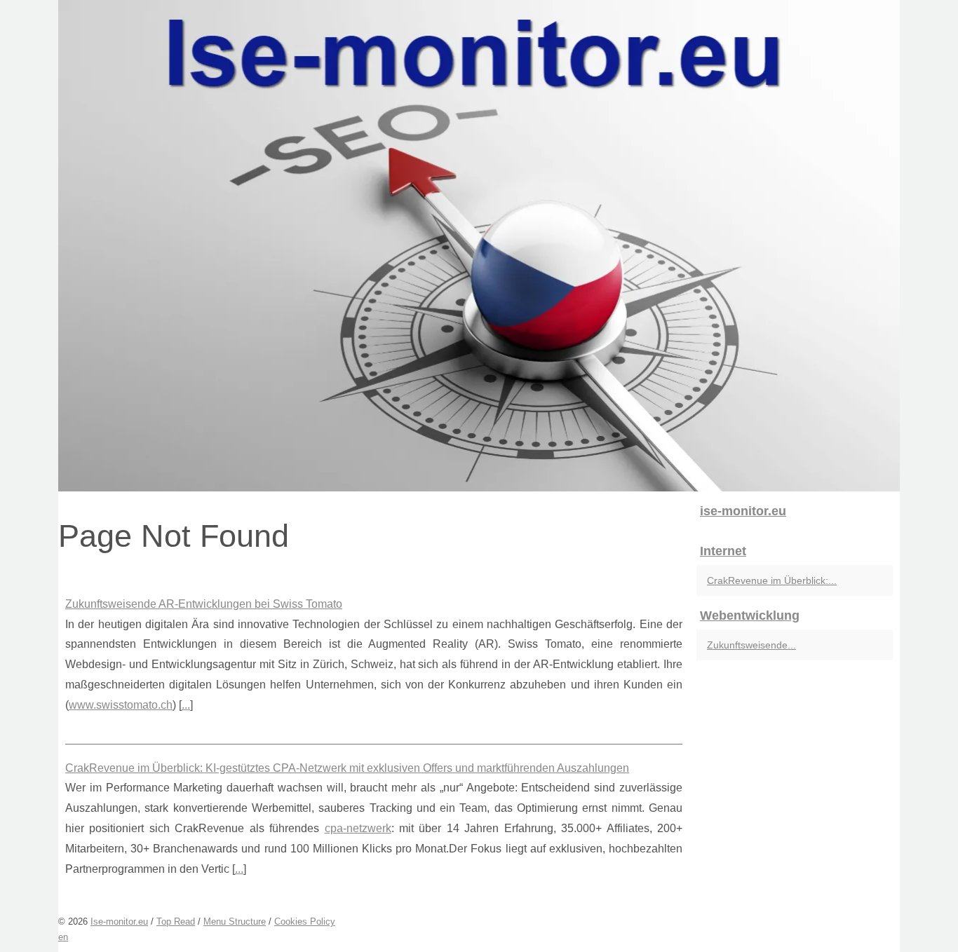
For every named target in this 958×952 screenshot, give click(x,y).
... (186, 705)
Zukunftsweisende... (751, 645)
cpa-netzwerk (358, 828)
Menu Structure (234, 921)
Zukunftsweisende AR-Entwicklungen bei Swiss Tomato (203, 604)
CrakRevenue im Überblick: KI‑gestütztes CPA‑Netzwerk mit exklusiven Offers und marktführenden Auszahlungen (347, 768)
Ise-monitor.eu (119, 921)
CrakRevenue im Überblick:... (772, 580)
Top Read (175, 921)
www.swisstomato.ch (121, 705)
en (63, 937)
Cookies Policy (304, 921)
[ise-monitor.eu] (479, 245)
